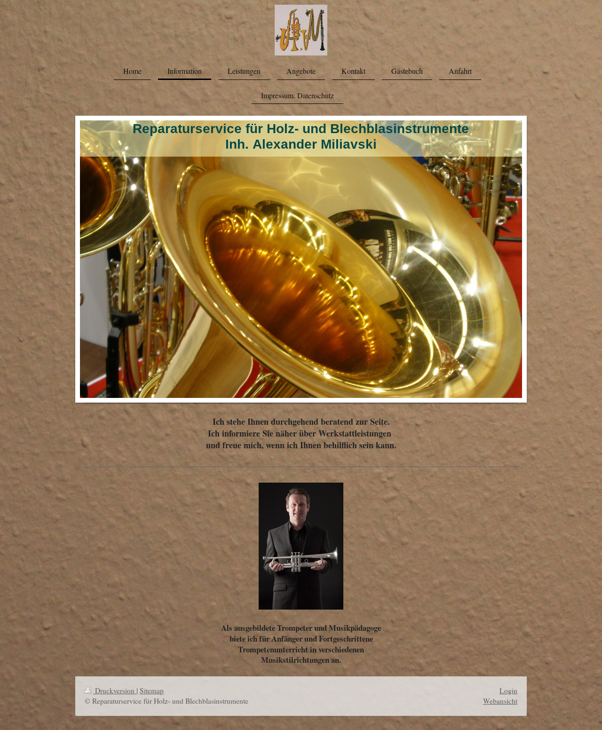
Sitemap (152, 690)
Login (508, 690)
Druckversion (114, 690)
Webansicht (500, 701)
